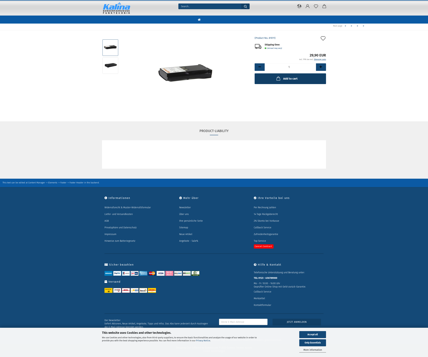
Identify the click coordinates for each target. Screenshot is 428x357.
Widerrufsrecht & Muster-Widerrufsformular (127, 207)
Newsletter (185, 207)
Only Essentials (313, 342)
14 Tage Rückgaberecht (266, 214)
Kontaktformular (262, 305)
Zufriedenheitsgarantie (266, 234)
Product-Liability (214, 131)
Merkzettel (259, 298)
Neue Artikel (185, 234)
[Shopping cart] (324, 6)
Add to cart (290, 78)
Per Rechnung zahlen (265, 207)
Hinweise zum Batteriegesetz (119, 241)
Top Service (260, 241)
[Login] (307, 6)
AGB (106, 220)
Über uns (184, 214)
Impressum (110, 234)
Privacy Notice (203, 340)
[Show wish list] (316, 6)
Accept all (312, 334)
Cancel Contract (263, 246)
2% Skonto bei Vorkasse (266, 220)
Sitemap (183, 227)
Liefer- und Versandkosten (118, 214)
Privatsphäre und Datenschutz (120, 227)
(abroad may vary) (274, 48)
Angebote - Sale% (188, 241)
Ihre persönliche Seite (191, 220)
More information (312, 349)
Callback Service (262, 227)
